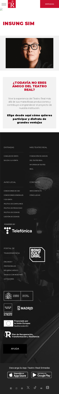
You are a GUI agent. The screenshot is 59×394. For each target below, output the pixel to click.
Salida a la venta (11, 160)
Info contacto (36, 191)
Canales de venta (11, 156)
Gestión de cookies (11, 217)
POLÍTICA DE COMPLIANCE (13, 204)
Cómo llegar (35, 195)
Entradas (49, 4)
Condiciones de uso (12, 191)
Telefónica (18, 229)
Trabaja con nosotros (13, 275)
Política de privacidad (13, 208)
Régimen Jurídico (11, 270)
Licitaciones (9, 279)
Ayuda (15, 348)
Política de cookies (12, 212)
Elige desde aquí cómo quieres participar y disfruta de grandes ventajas (29, 119)
